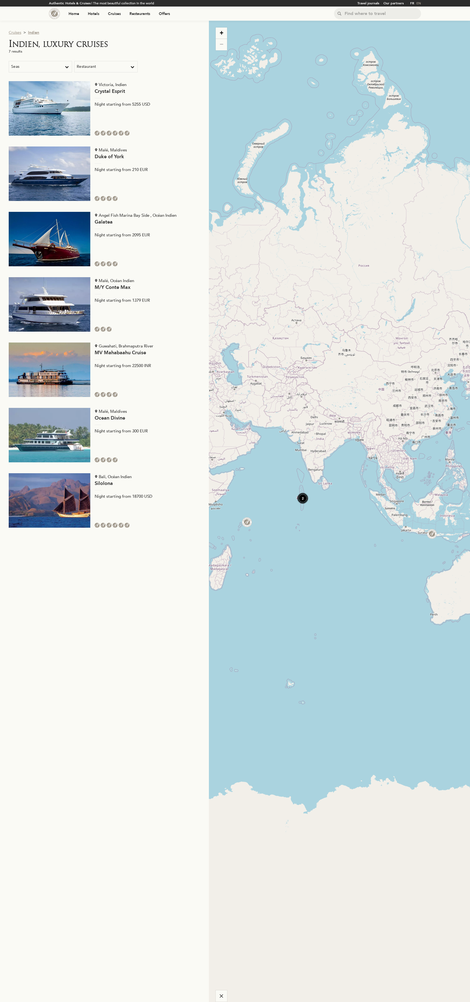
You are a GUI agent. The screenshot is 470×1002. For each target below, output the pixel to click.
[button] (300, 496)
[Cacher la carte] (221, 996)
